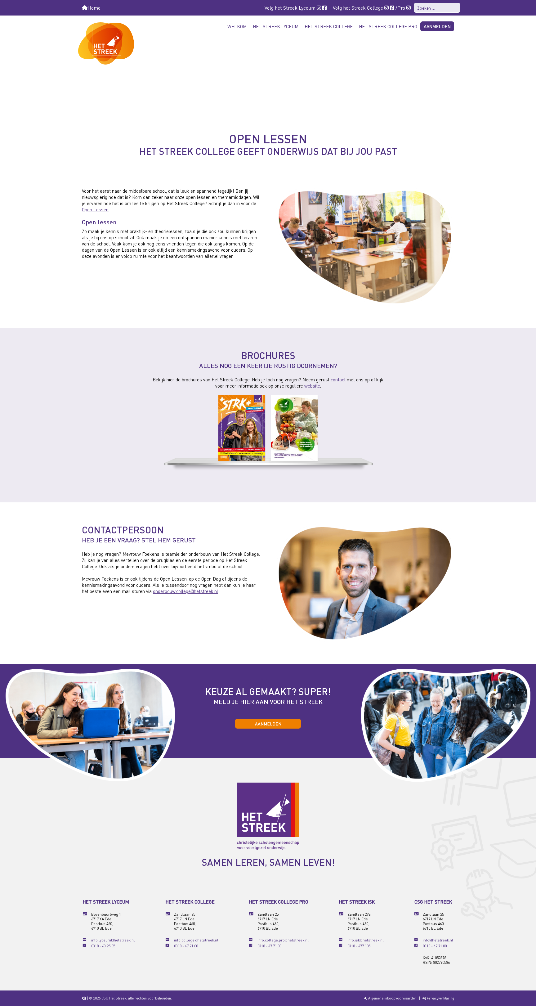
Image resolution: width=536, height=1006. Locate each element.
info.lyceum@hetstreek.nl (113, 940)
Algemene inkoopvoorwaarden (392, 998)
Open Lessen (95, 209)
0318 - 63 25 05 (103, 946)
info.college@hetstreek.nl (196, 940)
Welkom (237, 26)
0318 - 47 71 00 (186, 946)
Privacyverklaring (440, 998)
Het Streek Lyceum (275, 26)
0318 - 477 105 (358, 946)
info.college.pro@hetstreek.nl (283, 940)
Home (93, 7)
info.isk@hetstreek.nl (365, 940)
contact (338, 379)
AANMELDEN (268, 723)
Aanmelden (437, 26)
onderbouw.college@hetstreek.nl (185, 591)
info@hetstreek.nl (438, 940)
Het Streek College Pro (388, 26)
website (312, 386)
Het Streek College (329, 26)
